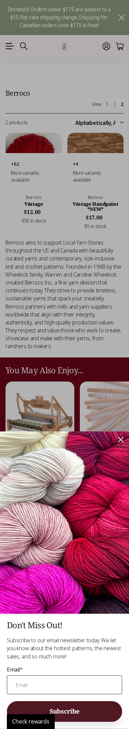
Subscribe (64, 711)
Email (15, 669)
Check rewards (31, 721)
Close (120, 439)
